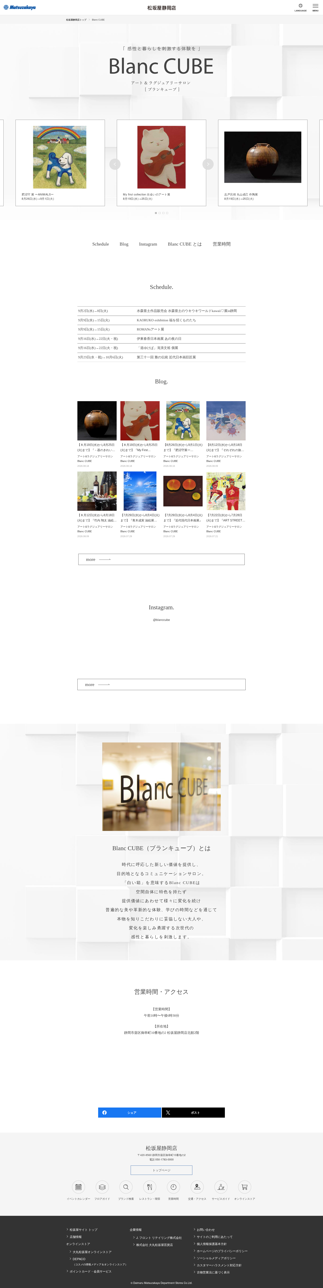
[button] (115, 164)
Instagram (148, 244)
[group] (60, 163)
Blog (124, 244)
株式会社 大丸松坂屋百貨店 (154, 1245)
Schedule (100, 244)
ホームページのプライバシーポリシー (222, 1251)
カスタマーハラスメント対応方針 (219, 1265)
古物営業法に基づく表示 (213, 1272)
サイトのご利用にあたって (215, 1237)
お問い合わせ (206, 1229)
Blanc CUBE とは (185, 244)
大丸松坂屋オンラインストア (92, 1252)
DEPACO (100, 1261)
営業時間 (222, 244)
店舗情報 (76, 1237)
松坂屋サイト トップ (83, 1229)
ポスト (195, 1112)
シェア (131, 1112)
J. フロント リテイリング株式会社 (159, 1237)
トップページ (161, 1170)
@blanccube (161, 620)
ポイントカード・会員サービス (91, 1271)
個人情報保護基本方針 (212, 1244)
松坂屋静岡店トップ (76, 19)
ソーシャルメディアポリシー (216, 1258)
